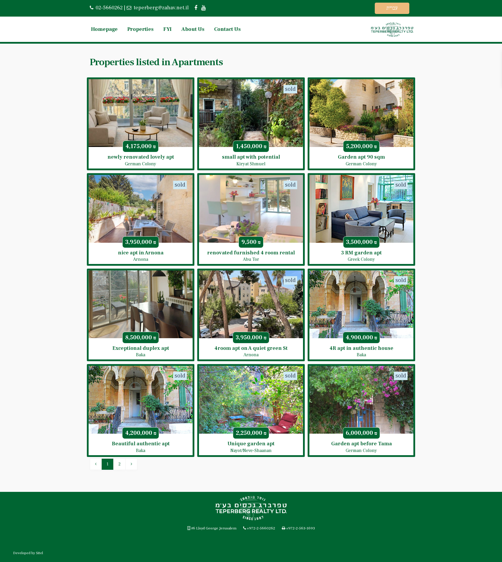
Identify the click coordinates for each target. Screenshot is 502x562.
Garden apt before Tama (361, 443)
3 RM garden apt (361, 252)
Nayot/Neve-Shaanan (251, 450)
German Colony (140, 164)
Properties (140, 29)
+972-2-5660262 (261, 528)
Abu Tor (251, 259)
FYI (167, 29)
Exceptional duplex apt (140, 348)
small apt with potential (251, 157)
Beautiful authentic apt (141, 443)
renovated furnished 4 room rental (251, 252)
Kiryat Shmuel (251, 164)
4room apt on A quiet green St (251, 348)
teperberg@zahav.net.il (160, 7)
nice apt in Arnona (141, 252)
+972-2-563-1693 (300, 528)
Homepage (104, 29)
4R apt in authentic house (361, 348)
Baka (140, 355)
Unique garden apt (251, 443)
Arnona (140, 259)
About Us (193, 29)
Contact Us (227, 29)
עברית (392, 8)
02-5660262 (109, 7)
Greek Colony (361, 259)
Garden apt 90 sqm (361, 157)
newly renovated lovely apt (140, 157)
